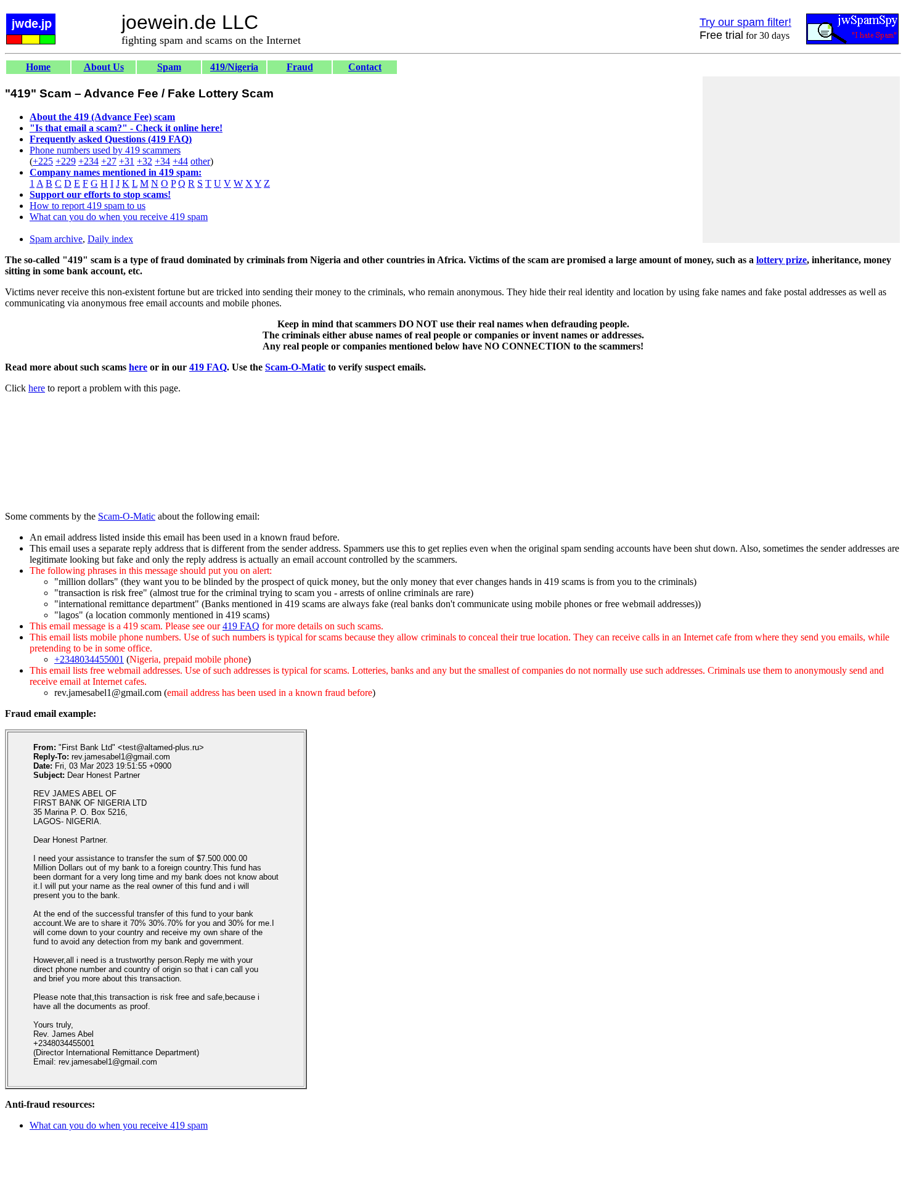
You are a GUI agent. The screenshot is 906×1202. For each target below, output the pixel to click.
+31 (126, 161)
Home (38, 67)
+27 (108, 161)
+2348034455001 (89, 659)
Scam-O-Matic (295, 367)
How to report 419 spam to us (87, 205)
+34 (162, 161)
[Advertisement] (801, 160)
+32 (144, 161)
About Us (104, 67)
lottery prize (781, 260)
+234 (88, 161)
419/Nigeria (234, 67)
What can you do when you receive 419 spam (119, 216)
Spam (169, 67)
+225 (43, 161)
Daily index (110, 239)
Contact (365, 67)
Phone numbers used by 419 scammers (105, 150)
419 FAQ (208, 367)
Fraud (300, 67)
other (200, 161)
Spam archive (56, 239)
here (138, 367)
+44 (180, 161)
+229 (65, 161)
